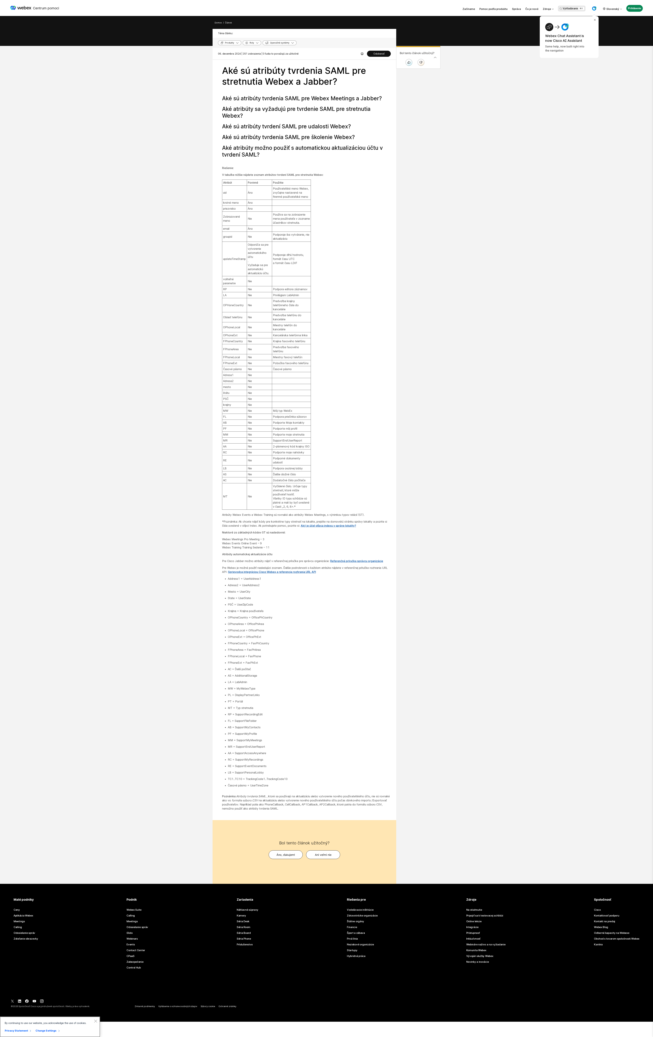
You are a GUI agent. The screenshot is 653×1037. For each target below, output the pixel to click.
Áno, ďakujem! (286, 854)
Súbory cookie (208, 1006)
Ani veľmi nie (323, 854)
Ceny (17, 910)
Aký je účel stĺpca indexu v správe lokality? (328, 525)
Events (131, 944)
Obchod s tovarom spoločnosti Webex (616, 939)
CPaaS (131, 956)
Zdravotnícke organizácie (362, 915)
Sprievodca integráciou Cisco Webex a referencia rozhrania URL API (272, 572)
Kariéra (598, 944)
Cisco (597, 910)
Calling (18, 927)
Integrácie (472, 927)
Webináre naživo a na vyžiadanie (486, 944)
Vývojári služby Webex (479, 956)
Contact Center (136, 950)
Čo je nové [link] (531, 9)
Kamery (241, 915)
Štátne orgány (355, 921)
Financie (352, 927)
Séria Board (244, 933)
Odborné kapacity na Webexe (611, 933)
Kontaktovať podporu (606, 915)
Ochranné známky (227, 1006)
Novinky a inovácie (477, 962)
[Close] (95, 1021)
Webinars (132, 939)
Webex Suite (134, 910)
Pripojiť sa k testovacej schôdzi (484, 915)
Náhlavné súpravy (247, 910)
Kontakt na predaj (604, 921)
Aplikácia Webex (23, 915)
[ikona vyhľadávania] (561, 8)
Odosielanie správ (24, 933)
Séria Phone (244, 939)
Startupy (352, 950)
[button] (594, 8)
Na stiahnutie (474, 910)
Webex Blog (601, 927)
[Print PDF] (362, 54)
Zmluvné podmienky (145, 1006)
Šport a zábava (356, 933)
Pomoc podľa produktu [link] (493, 9)
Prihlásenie (634, 8)
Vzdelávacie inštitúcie (360, 910)
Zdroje (547, 9)
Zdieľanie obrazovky (26, 939)
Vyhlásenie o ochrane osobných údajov (177, 1006)
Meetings (19, 921)
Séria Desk (243, 921)
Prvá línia (352, 939)
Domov (218, 22)
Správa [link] (516, 9)
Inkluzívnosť (473, 939)
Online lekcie (474, 921)
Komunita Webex (476, 950)
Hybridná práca (356, 956)
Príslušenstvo (245, 944)
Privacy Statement (16, 1030)
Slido (130, 933)
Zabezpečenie (135, 962)
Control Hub (134, 967)
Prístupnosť (473, 933)
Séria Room (243, 927)
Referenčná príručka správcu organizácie (356, 561)
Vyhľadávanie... (571, 8)
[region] (50, 1027)
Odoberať (378, 53)
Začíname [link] (469, 9)
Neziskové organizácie (360, 944)
